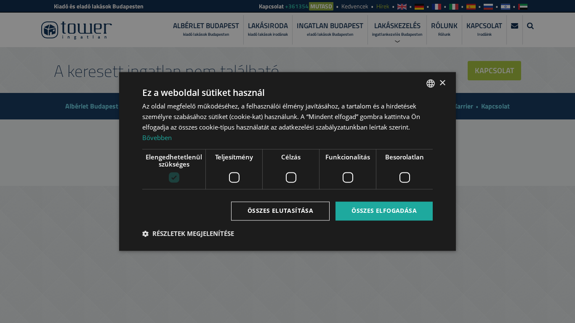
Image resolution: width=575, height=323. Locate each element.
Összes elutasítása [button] (280, 211)
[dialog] (287, 161)
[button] (188, 233)
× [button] (442, 83)
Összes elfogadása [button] (384, 211)
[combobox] (430, 83)
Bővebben (157, 137)
